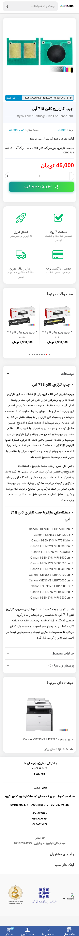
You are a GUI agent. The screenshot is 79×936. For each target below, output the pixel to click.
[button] (49, 354)
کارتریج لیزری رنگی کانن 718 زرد (57, 334)
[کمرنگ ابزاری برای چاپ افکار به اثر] (67, 6)
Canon (62, 130)
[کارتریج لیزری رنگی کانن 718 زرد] (57, 316)
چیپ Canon (16, 130)
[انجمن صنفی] (44, 895)
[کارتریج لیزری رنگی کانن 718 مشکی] (22, 316)
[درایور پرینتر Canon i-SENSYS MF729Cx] (39, 714)
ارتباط (50, 620)
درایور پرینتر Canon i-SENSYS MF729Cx (48, 739)
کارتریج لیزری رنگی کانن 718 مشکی (22, 334)
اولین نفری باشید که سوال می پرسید (52, 138)
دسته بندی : (32, 130)
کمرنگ (61, 620)
